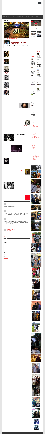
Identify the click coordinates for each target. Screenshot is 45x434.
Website (5, 256)
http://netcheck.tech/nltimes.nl (11, 210)
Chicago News (27, 16)
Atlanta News (33, 127)
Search (31, 1)
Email (4, 254)
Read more (32, 56)
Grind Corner (33, 139)
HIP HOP (6, 50)
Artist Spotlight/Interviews (20, 16)
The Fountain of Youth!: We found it (39, 39)
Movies (33, 144)
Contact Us (32, 16)
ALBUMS (12, 159)
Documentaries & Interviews (35, 137)
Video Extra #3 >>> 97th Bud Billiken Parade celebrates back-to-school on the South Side (33, 62)
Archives (33, 125)
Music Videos (33, 145)
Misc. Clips (33, 143)
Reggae (21, 170)
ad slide (37, 16)
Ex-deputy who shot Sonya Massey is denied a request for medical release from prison (33, 70)
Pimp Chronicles (34, 150)
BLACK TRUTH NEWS (8, 2)
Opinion (33, 148)
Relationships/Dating (34, 155)
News (32, 146)
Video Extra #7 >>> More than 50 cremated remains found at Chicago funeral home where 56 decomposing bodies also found (33, 41)
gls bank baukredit (9, 218)
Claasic (32, 135)
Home (4, 16)
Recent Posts (7, 16)
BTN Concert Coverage (34, 128)
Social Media (33, 158)
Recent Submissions (34, 154)
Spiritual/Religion (34, 159)
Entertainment (33, 138)
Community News (34, 136)
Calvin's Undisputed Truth (35, 132)
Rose (7, 203)
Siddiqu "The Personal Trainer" (35, 156)
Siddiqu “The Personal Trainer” (38, 32)
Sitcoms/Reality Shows (34, 157)
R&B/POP (27, 109)
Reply (4, 226)
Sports (32, 160)
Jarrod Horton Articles (34, 142)
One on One (33, 147)
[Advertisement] (22, 10)
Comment (5, 242)
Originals (33, 149)
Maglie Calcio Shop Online (10, 229)
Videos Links (12, 16)
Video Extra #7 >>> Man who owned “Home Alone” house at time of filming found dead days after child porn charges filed (33, 118)
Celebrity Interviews (34, 133)
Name (4, 252)
